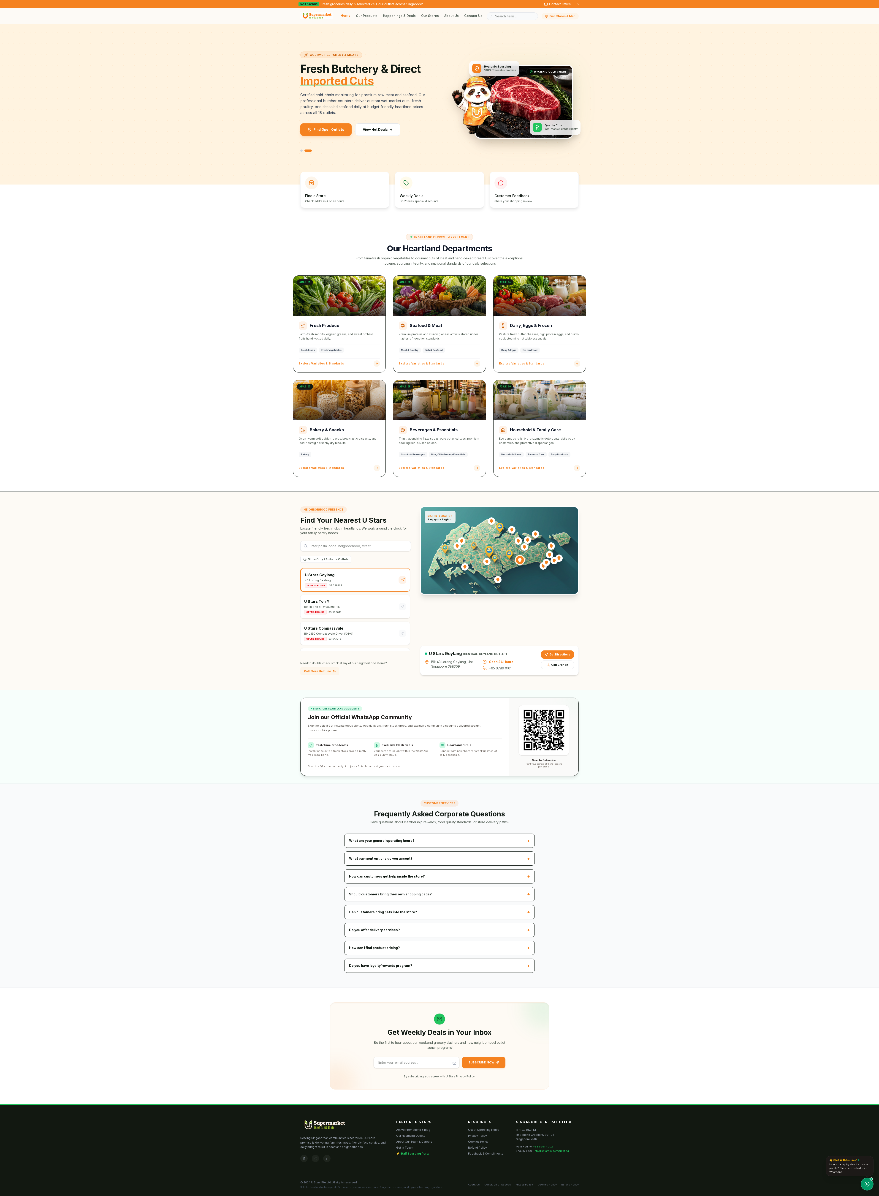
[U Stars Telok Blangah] (498, 579)
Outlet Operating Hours (483, 1129)
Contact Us (473, 16)
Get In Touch (404, 1147)
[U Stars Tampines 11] (554, 560)
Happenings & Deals (399, 16)
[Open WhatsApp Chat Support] (867, 1184)
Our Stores (430, 16)
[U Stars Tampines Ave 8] (546, 562)
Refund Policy (477, 1147)
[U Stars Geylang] (520, 560)
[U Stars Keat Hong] (457, 546)
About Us (451, 16)
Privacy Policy (465, 1076)
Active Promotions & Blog (413, 1129)
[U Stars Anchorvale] (518, 541)
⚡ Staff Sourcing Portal (413, 1153)
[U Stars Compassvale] (527, 540)
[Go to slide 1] (301, 151)
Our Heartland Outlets (410, 1135)
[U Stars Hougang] (524, 547)
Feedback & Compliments (485, 1153)
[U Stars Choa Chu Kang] (461, 541)
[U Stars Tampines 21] (559, 558)
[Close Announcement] (578, 4)
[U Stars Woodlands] (491, 521)
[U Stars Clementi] (465, 567)
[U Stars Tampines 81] (549, 554)
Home (345, 15)
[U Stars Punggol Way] (535, 534)
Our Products (366, 16)
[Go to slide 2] (308, 151)
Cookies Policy (478, 1141)
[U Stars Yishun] (511, 529)
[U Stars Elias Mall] (551, 546)
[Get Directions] (403, 580)
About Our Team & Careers (414, 1141)
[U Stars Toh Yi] (487, 561)
